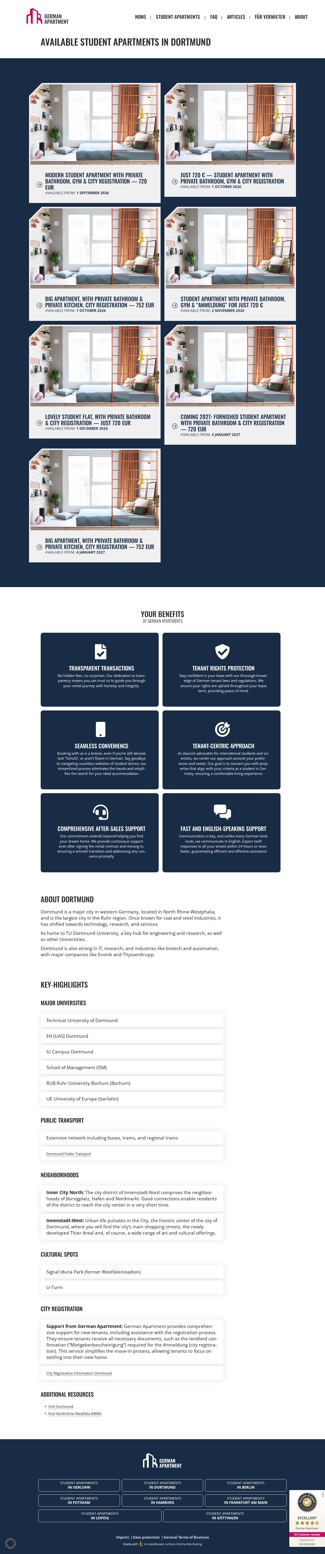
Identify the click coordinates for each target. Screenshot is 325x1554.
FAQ (213, 16)
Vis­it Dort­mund (60, 1406)
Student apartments (178, 16)
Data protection (146, 1537)
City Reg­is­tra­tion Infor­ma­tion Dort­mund (79, 1373)
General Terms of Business (186, 1537)
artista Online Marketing (184, 1544)
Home (141, 16)
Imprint (122, 1537)
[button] (10, 1543)
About (301, 16)
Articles (236, 16)
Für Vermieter (270, 16)
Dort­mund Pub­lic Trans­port (68, 1153)
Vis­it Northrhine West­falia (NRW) (74, 1413)
